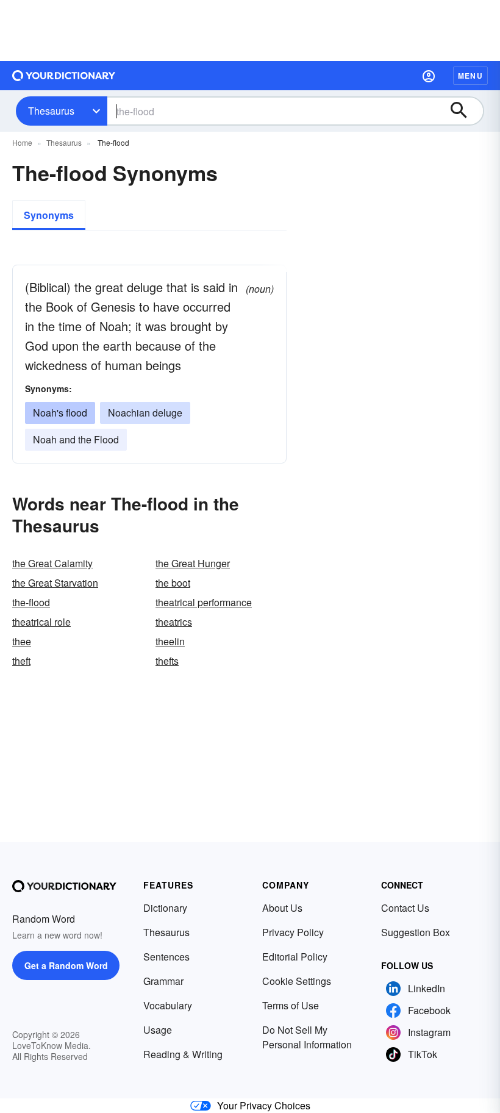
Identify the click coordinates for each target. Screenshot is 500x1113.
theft (21, 661)
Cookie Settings (296, 981)
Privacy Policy (293, 932)
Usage (157, 1030)
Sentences (166, 957)
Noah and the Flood (76, 439)
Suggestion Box (415, 932)
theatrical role (41, 622)
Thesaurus (51, 111)
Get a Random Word (66, 965)
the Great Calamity (52, 563)
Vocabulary (167, 1005)
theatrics (173, 622)
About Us (282, 908)
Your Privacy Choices (263, 1105)
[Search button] (464, 111)
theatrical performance (203, 602)
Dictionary (165, 908)
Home (22, 142)
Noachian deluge (145, 413)
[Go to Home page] (64, 75)
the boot (172, 583)
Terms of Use (290, 1005)
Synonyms (49, 215)
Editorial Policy (294, 957)
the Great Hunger (192, 563)
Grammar (163, 981)
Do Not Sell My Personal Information (307, 1037)
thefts (167, 661)
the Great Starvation (55, 583)
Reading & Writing (183, 1054)
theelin (170, 641)
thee (21, 641)
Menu (470, 75)
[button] (428, 75)
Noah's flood (60, 413)
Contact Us (405, 908)
